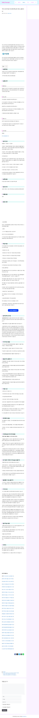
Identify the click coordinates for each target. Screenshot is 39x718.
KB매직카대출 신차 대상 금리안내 (8, 592)
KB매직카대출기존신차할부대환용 (8, 605)
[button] (35, 2)
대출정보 (23, 2)
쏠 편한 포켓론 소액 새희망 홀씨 (7, 646)
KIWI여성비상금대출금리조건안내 (8, 635)
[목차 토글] (6, 66)
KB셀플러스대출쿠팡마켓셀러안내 (8, 613)
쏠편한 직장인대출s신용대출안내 (7, 643)
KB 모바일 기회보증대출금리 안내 (8, 619)
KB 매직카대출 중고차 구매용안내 (8, 597)
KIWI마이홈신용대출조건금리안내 (8, 632)
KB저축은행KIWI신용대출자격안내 (8, 624)
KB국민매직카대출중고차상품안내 (8, 600)
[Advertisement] (13, 22)
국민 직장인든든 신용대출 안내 (8, 576)
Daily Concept (6, 2)
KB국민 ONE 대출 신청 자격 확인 (7, 578)
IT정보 (28, 2)
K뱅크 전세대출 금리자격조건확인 (8, 584)
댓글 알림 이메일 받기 (6, 704)
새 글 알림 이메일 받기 (6, 707)
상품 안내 (7, 672)
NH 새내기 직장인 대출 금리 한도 (7, 589)
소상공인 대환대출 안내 (13, 310)
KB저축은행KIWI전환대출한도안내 (8, 627)
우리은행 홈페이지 (5, 135)
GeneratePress (24, 716)
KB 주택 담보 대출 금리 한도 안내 (7, 608)
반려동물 (32, 2)
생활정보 (19, 2)
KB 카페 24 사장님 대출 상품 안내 (8, 616)
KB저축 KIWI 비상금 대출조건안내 (8, 629)
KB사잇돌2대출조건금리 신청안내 (8, 638)
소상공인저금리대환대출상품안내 (8, 648)
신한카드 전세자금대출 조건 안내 (7, 640)
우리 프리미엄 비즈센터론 (12, 672)
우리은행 (17, 672)
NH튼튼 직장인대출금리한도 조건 (8, 586)
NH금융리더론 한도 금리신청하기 (8, 581)
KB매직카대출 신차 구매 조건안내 (8, 594)
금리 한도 (4, 672)
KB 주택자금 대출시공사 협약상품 (8, 611)
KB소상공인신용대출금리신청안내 (8, 621)
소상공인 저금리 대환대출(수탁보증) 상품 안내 (9, 673)
